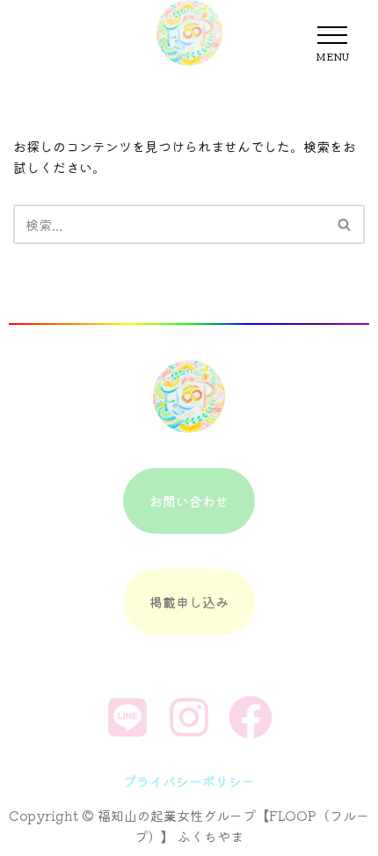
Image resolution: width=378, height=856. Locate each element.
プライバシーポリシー (189, 781)
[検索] (345, 224)
